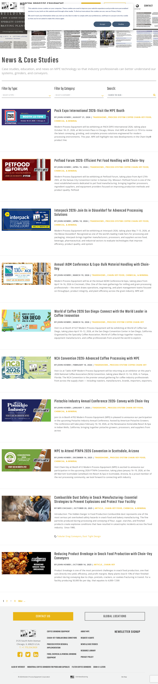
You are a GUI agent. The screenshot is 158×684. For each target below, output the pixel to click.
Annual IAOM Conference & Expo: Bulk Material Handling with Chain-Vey (102, 267)
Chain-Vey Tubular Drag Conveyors (62, 638)
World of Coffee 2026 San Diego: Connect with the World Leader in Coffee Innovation (100, 314)
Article (99, 508)
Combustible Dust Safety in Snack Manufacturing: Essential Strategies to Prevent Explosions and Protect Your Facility (95, 500)
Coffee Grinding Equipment (58, 631)
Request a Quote (87, 638)
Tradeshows (99, 117)
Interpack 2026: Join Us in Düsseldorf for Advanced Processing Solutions (98, 213)
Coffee (129, 117)
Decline (121, 24)
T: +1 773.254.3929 (28, 647)
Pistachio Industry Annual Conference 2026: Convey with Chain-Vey (101, 401)
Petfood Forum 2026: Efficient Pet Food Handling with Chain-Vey (99, 161)
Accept (102, 24)
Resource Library (88, 650)
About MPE (85, 631)
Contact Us (43, 616)
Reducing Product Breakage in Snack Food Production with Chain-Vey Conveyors (103, 556)
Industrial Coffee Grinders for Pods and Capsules (48, 667)
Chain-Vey (139, 117)
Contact (148, 6)
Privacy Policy (87, 657)
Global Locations (114, 616)
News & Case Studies (89, 644)
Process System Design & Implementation (57, 646)
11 (15, 601)
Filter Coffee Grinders (81, 667)
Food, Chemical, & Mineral (134, 275)
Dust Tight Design (91, 536)
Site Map (124, 677)
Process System (117, 117)
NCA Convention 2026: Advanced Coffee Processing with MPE (96, 359)
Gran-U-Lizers (99, 667)
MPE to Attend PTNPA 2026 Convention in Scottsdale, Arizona (96, 451)
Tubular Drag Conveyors (69, 536)
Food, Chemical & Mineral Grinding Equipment (61, 655)
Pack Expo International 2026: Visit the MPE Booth (89, 111)
